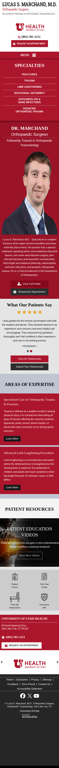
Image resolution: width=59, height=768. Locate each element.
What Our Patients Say (29, 304)
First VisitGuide (44, 585)
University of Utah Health (24, 618)
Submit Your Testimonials (29, 366)
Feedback (13, 684)
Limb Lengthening (29, 87)
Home (10, 679)
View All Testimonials (29, 359)
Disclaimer (22, 679)
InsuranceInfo (44, 606)
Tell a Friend (28, 684)
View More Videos (29, 555)
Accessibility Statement (29, 688)
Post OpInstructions (14, 606)
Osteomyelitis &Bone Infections (29, 101)
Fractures (29, 74)
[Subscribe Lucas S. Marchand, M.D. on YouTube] (36, 695)
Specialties (29, 65)
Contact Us (44, 684)
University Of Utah (29, 711)
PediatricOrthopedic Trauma (29, 110)
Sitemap (47, 679)
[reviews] (28, 351)
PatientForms (14, 585)
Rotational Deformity (29, 93)
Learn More (12, 438)
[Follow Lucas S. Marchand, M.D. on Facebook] (22, 695)
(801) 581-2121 (31, 36)
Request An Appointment (31, 43)
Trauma (29, 80)
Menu (24, 55)
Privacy (35, 679)
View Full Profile (31, 284)
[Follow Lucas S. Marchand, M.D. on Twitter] (29, 695)
